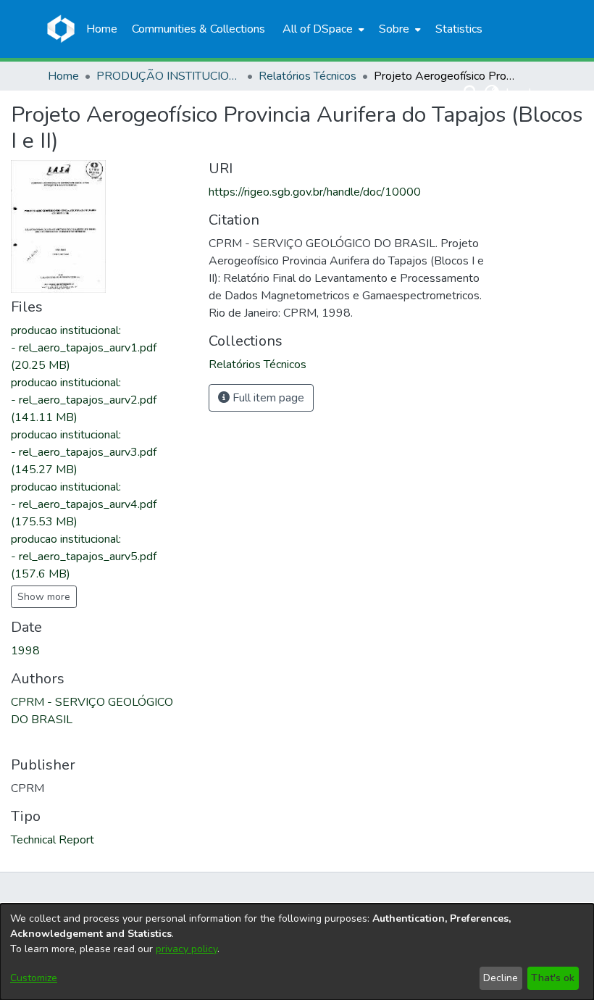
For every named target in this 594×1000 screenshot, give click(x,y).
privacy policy (186, 949)
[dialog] (297, 952)
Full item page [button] (267, 398)
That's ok (552, 978)
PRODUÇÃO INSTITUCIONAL (168, 76)
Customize (33, 978)
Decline (500, 978)
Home (63, 76)
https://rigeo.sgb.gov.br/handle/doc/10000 (315, 192)
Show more (43, 597)
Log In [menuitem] (521, 93)
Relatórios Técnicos (307, 76)
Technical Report (52, 840)
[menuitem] (322, 29)
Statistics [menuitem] (458, 29)
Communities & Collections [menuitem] (198, 29)
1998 (25, 651)
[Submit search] (471, 92)
